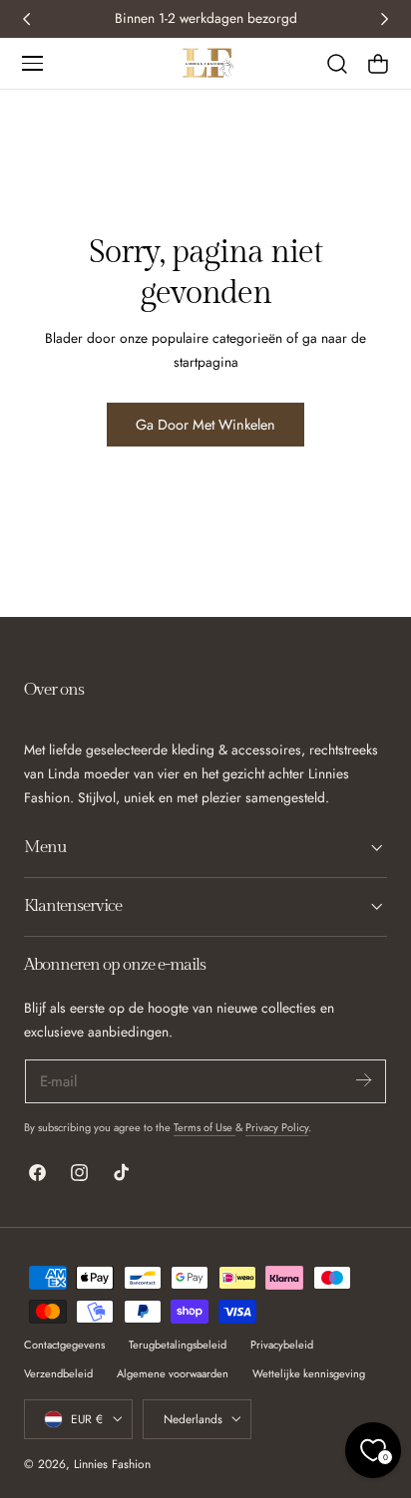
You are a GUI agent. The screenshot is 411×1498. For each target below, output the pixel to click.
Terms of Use (204, 1127)
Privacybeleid (281, 1344)
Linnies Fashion (112, 1463)
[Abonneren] (363, 1079)
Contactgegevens (64, 1344)
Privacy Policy (276, 1127)
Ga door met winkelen (205, 425)
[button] (32, 63)
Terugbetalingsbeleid (177, 1344)
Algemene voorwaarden (172, 1373)
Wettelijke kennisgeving (308, 1373)
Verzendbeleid (58, 1373)
